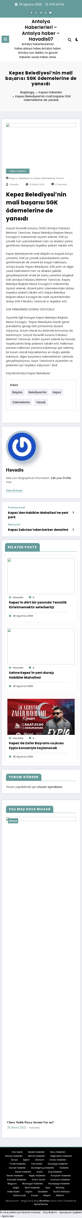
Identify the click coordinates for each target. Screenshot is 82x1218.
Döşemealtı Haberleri (61, 1160)
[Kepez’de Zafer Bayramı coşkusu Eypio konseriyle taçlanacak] (41, 716)
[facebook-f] (31, 12)
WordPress (44, 1205)
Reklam (60, 1200)
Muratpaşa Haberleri (59, 1188)
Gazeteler (43, 1196)
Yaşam (28, 1196)
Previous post (16, 507)
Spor (47, 1192)
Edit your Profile (61, 478)
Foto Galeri (36, 1168)
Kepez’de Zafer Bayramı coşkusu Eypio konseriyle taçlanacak (36, 745)
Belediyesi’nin (26, 178)
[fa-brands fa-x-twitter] (36, 12)
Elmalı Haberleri (58, 1164)
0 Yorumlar (61, 184)
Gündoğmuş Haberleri (42, 1172)
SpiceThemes (41, 1208)
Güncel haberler (17, 1172)
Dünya (27, 821)
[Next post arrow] (73, 529)
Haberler (64, 1172)
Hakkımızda (19, 1200)
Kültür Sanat (38, 1184)
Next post (14, 524)
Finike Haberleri (18, 1168)
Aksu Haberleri (57, 1156)
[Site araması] (69, 40)
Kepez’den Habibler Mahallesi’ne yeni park (38, 515)
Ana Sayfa (17, 1156)
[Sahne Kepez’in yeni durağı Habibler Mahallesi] (41, 646)
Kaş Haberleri (55, 1176)
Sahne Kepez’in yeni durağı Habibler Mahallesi (31, 675)
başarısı (14, 178)
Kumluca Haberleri (60, 1184)
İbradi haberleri (23, 1176)
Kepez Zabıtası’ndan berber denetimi (38, 530)
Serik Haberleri (32, 1192)
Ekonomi (39, 1164)
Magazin (12, 1188)
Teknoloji (60, 1192)
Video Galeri (13, 1196)
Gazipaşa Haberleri (58, 1168)
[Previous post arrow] (73, 512)
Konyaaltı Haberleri (61, 1180)
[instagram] (46, 12)
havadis (14, 184)
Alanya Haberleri (14, 1160)
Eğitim (26, 1164)
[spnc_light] (76, 40)
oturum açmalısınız (49, 787)
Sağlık (16, 1192)
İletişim (47, 1200)
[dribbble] (41, 12)
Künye (34, 1200)
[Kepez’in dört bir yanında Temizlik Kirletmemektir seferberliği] (41, 575)
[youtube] (50, 12)
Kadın (40, 1176)
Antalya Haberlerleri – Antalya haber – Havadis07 (41, 30)
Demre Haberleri (36, 1160)
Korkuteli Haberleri (16, 1184)
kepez (37, 178)
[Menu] (5, 39)
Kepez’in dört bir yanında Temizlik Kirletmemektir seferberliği (38, 605)
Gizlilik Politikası (61, 1196)
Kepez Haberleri (18, 171)
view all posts (14, 490)
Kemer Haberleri (15, 1180)
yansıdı (60, 178)
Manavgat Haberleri (32, 1188)
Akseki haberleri (36, 1156)
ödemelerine (48, 178)
